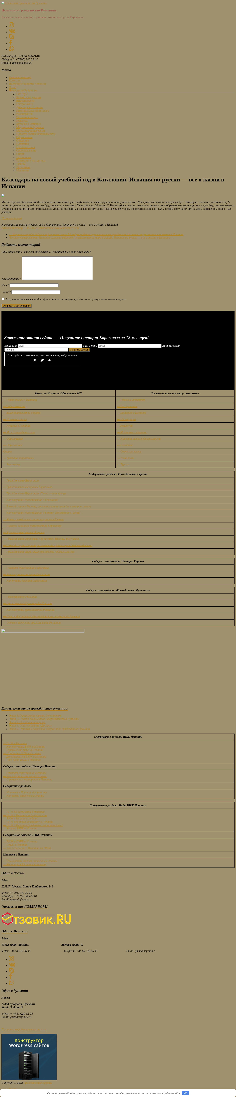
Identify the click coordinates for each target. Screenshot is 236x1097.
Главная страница (20, 77)
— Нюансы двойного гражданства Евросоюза (32, 525)
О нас (12, 87)
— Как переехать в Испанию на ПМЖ (27, 848)
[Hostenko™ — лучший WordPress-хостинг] (29, 1079)
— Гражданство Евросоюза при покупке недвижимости (38, 551)
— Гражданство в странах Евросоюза (27, 487)
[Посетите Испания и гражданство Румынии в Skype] (11, 37)
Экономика (23, 167)
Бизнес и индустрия (28, 97)
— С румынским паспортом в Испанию (27, 779)
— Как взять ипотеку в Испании (23, 795)
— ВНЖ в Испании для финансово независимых (33, 825)
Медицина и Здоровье (30, 127)
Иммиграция (24, 113)
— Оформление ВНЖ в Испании (23, 749)
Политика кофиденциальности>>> (23, 1029)
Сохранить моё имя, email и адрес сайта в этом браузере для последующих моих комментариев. (66, 299)
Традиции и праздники (30, 160)
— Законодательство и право (21, 412)
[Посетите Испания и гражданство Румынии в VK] (12, 31)
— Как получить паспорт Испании (25, 776)
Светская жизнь (26, 150)
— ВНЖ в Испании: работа (20, 818)
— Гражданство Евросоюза (21, 480)
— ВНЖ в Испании (15, 743)
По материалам (11, 218)
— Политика (125, 445)
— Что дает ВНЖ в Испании (22, 759)
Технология (23, 157)
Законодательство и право (32, 110)
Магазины (22, 170)
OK (186, 1092)
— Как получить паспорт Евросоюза (26, 574)
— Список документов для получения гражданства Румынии (41, 616)
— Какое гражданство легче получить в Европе (33, 519)
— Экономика (11, 464)
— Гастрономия (127, 406)
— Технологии (125, 458)
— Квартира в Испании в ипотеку (24, 864)
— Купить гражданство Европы (24, 532)
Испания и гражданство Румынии (28, 10)
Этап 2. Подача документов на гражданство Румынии (44, 718)
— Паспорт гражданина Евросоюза (26, 567)
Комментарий (11, 278)
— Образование (13, 438)
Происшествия (25, 147)
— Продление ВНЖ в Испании (22, 753)
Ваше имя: (11, 345)
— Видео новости (14, 406)
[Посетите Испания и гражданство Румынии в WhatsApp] (11, 49)
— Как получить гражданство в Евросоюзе (30, 499)
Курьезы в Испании (28, 123)
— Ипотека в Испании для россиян (25, 792)
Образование (24, 137)
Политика (22, 143)
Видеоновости (25, 100)
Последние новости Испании (27, 83)
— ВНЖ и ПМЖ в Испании (20, 841)
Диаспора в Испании (29, 107)
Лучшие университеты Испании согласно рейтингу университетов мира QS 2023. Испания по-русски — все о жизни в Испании (91, 237)
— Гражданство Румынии (20, 596)
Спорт (20, 153)
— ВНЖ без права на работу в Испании (28, 821)
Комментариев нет (66, 227)
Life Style (22, 94)
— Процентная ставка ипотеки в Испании (30, 861)
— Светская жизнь (129, 451)
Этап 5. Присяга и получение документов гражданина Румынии (49, 728)
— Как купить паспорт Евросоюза (25, 580)
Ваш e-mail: (90, 345)
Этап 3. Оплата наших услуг (27, 722)
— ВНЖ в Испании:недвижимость (25, 815)
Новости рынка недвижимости (35, 133)
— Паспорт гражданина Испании (24, 772)
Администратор (12, 227)
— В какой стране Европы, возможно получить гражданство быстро (47, 545)
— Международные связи (19, 432)
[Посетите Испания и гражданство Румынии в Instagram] (11, 26)
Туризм (20, 163)
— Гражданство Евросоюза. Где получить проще (34, 493)
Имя (5, 285)
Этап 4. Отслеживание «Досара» (30, 725)
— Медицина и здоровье (132, 432)
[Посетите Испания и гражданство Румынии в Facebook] (10, 43)
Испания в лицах (27, 117)
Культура (21, 120)
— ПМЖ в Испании (15, 844)
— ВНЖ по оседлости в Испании (24, 811)
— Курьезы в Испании (16, 425)
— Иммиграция (126, 419)
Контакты (15, 80)
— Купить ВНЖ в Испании (20, 828)
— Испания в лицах (15, 419)
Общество (22, 140)
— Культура (125, 425)
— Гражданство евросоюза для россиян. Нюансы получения (41, 538)
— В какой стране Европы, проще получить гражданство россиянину (47, 506)
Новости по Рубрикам (23, 90)
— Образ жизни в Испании (20, 399)
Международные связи (30, 130)
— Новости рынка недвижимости (139, 438)
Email (6, 292)
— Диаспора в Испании (131, 412)
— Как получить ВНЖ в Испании (24, 746)
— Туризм (123, 464)
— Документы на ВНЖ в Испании (24, 756)
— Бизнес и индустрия (131, 399)
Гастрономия (24, 104)
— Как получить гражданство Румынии (28, 609)
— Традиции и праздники (18, 458)
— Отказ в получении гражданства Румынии (32, 622)
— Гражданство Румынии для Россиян (27, 603)
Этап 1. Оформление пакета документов (35, 715)
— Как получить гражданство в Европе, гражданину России (41, 512)
